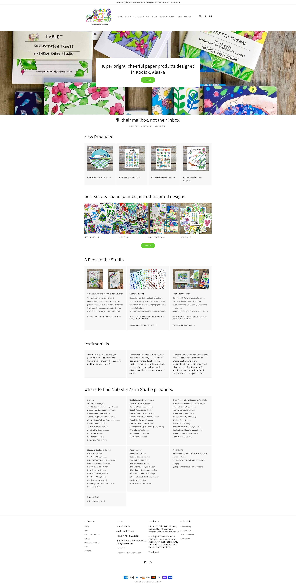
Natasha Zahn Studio (144, 581)
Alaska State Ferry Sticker (97, 177)
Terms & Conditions (187, 535)
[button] (128, 16)
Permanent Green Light (182, 325)
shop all (148, 80)
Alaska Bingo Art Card (128, 177)
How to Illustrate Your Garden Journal (103, 316)
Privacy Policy (185, 530)
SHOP (86, 530)
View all (148, 245)
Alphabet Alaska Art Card (161, 177)
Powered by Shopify (156, 581)
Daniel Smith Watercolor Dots (142, 325)
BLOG (86, 547)
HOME (86, 526)
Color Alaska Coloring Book (192, 179)
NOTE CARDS (90, 237)
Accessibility (185, 539)
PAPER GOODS (155, 237)
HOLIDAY (184, 237)
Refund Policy (185, 526)
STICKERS (121, 237)
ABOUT (86, 539)
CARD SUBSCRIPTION (92, 535)
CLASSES (87, 551)
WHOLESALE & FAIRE (91, 543)
